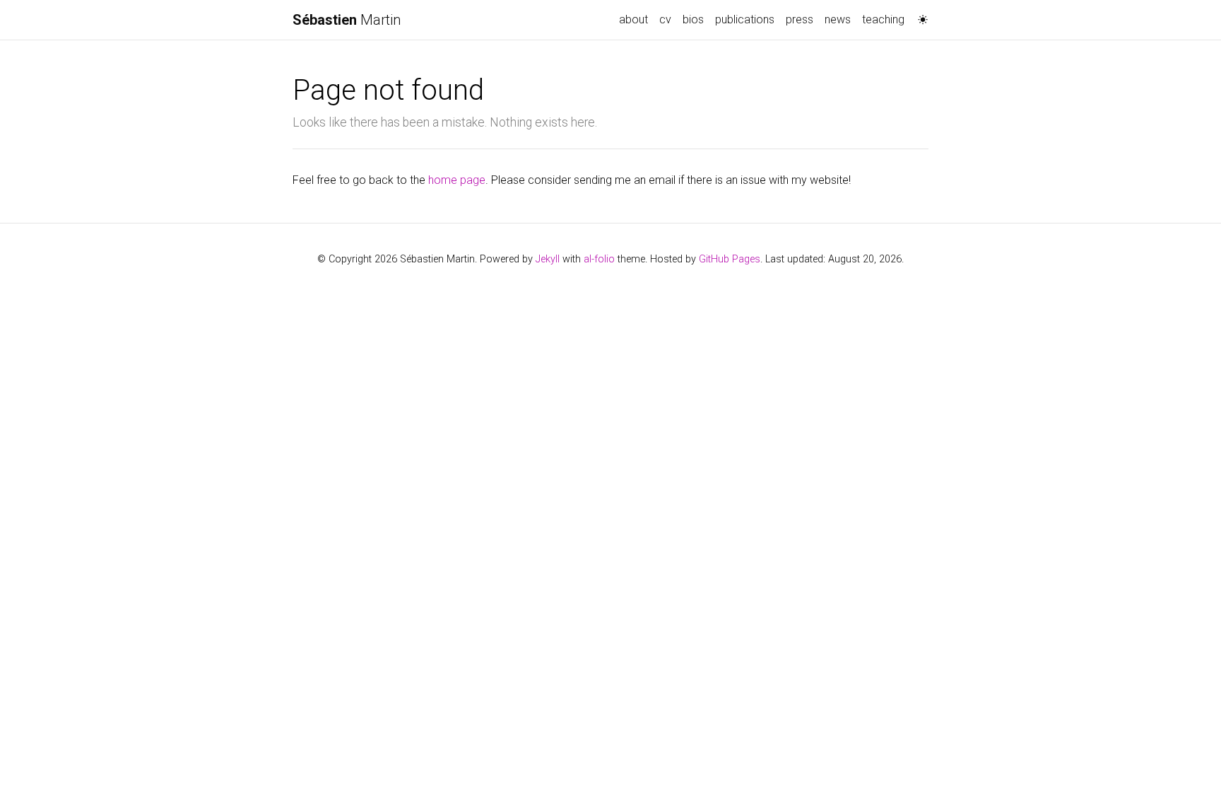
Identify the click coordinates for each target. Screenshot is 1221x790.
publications (744, 19)
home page (456, 180)
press (799, 19)
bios (693, 19)
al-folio (599, 259)
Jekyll (548, 259)
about (633, 19)
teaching (883, 19)
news (838, 19)
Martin (347, 19)
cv (665, 19)
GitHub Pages (729, 259)
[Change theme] (919, 15)
